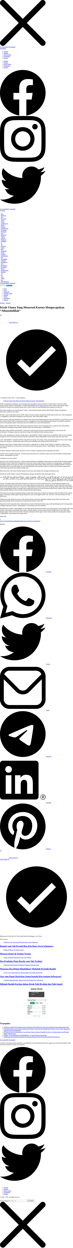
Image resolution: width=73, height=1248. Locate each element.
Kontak (6, 58)
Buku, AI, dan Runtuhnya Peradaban (36, 1035)
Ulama (38, 521)
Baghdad (20, 521)
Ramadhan (3, 48)
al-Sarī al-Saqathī (5, 521)
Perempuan (7, 298)
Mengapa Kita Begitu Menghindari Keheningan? (46, 1037)
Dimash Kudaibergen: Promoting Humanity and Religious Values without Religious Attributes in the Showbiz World (4, 237)
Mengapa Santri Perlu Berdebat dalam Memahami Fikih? (53, 1027)
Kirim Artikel (7, 55)
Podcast (6, 300)
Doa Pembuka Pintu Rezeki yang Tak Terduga (21, 961)
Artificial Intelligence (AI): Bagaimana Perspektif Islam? (4, 265)
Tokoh (5, 297)
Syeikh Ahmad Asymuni (29, 521)
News (5, 288)
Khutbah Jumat (8, 293)
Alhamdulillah (14, 521)
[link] (23, 115)
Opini (5, 290)
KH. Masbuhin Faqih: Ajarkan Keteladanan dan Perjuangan (4, 254)
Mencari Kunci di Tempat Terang (15, 954)
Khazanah (6, 292)
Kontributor (7, 56)
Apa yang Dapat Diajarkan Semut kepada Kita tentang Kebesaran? (31, 976)
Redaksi (6, 53)
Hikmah (6, 295)
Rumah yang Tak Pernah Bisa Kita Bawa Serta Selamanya (26, 946)
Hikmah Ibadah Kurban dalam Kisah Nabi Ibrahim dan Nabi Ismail (31, 984)
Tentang (6, 51)
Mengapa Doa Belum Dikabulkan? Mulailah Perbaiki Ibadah (28, 969)
